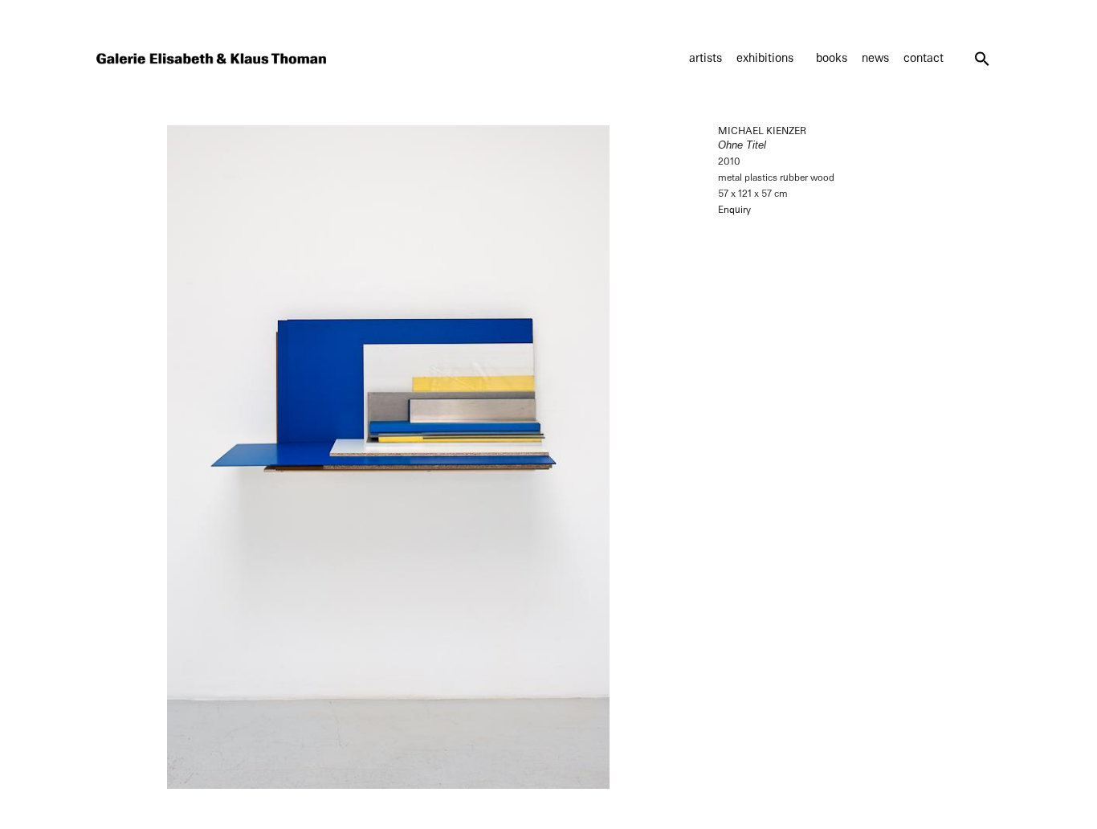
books (831, 58)
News (875, 58)
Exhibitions (764, 58)
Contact (923, 58)
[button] (982, 58)
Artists (705, 58)
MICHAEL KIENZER (762, 131)
